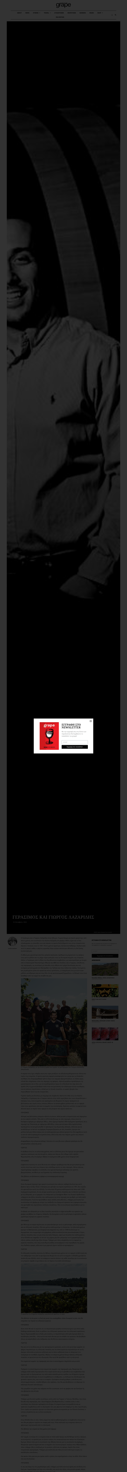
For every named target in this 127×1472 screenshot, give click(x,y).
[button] (90, 721)
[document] (63, 736)
